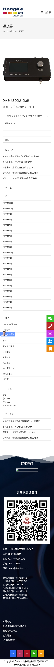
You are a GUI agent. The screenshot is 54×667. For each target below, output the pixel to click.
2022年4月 (7, 280)
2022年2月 (7, 291)
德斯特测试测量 (10, 631)
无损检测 (6, 357)
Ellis (8, 107)
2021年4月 (7, 307)
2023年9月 (7, 214)
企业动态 (6, 329)
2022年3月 (7, 285)
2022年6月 (7, 269)
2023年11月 (8, 203)
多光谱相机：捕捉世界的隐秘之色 (17, 161)
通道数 (21, 31)
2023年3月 (7, 236)
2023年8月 (7, 219)
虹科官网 (7, 621)
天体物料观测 (8, 346)
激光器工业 (7, 373)
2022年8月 (7, 263)
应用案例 (6, 352)
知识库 (6, 379)
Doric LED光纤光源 (16, 100)
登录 (5, 395)
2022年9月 (7, 258)
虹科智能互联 (9, 640)
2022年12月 (8, 252)
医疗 (5, 340)
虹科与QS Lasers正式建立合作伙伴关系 (20, 178)
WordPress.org (9, 405)
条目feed (6, 398)
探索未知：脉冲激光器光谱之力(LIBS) (19, 167)
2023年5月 (7, 225)
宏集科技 (7, 635)
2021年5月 (7, 302)
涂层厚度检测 (8, 368)
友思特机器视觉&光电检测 (14, 626)
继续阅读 (11, 122)
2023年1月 (7, 247)
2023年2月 (7, 241)
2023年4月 (7, 230)
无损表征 (6, 362)
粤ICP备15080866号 (31, 665)
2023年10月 (8, 208)
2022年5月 (7, 274)
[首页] (4, 31)
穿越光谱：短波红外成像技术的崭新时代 (20, 172)
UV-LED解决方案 (10, 324)
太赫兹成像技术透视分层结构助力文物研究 (21, 156)
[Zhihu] (13, 653)
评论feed (6, 402)
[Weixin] (34, 653)
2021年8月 (7, 296)
